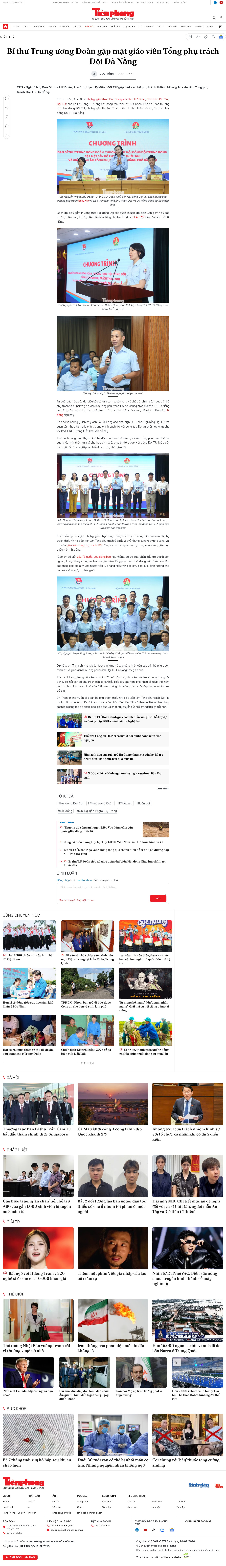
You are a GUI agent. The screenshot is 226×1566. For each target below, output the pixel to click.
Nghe (6, 98)
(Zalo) (71, 1525)
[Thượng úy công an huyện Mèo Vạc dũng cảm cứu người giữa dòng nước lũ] (156, 829)
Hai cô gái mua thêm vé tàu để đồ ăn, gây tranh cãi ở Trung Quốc (28, 1051)
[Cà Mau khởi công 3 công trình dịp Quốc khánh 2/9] (113, 1104)
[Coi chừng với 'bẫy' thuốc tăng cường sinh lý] (187, 1435)
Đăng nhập (63, 880)
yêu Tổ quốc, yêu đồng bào (94, 556)
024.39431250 (14, 1532)
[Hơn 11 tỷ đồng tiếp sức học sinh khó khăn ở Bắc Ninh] (29, 983)
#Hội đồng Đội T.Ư (70, 803)
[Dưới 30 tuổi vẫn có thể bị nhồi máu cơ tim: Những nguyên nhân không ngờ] (113, 1435)
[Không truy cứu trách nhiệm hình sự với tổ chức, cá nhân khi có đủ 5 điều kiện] (187, 1104)
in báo (206, 36)
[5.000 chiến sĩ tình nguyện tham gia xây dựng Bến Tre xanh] (69, 776)
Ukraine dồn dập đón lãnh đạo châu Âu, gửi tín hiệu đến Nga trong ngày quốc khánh (84, 1395)
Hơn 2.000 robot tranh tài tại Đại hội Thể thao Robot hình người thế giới (196, 1395)
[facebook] (215, 2)
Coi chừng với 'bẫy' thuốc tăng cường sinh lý (186, 1462)
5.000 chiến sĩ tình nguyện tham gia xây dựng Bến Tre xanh (122, 775)
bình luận (213, 36)
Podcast (83, 1495)
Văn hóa (149, 26)
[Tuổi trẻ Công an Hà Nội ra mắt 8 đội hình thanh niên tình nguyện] (69, 739)
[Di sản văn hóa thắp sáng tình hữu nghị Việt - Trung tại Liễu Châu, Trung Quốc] (87, 936)
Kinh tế (26, 26)
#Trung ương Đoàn (100, 803)
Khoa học (186, 26)
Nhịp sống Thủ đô (61, 1512)
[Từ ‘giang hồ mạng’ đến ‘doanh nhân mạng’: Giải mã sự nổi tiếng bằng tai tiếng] (145, 983)
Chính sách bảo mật (198, 1521)
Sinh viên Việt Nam (122, 2)
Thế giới (77, 26)
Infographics (136, 1495)
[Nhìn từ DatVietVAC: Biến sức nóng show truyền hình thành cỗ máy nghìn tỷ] (187, 1248)
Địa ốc (52, 26)
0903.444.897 (102, 1525)
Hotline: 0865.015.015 (65, 2)
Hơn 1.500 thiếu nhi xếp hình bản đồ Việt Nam (28, 957)
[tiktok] (155, 1530)
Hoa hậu (199, 26)
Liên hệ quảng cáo (59, 1521)
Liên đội (139, 217)
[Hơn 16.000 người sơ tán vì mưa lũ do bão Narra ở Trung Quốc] (187, 1320)
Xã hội (15, 26)
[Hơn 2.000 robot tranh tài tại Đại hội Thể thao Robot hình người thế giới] (197, 1372)
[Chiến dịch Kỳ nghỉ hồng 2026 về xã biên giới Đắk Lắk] (87, 1030)
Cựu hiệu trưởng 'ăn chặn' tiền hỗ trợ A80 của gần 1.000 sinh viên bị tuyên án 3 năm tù (37, 1206)
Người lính (129, 26)
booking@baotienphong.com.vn (67, 1529)
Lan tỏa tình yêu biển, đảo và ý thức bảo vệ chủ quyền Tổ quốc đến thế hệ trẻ (144, 959)
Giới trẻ (89, 26)
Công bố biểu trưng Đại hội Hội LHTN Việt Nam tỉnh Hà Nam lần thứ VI (113, 842)
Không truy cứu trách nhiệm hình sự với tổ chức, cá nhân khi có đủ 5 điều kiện (186, 1134)
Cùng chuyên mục (21, 915)
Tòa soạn (162, 2)
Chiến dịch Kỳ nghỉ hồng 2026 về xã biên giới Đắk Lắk (86, 1051)
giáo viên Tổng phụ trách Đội (85, 545)
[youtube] (221, 2)
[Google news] (173, 1530)
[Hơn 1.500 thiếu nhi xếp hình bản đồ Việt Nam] (29, 936)
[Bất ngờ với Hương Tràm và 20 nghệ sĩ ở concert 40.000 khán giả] (38, 1248)
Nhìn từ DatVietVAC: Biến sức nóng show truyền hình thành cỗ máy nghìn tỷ (184, 1278)
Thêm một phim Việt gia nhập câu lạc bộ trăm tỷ (112, 1276)
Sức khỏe (64, 26)
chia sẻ (190, 36)
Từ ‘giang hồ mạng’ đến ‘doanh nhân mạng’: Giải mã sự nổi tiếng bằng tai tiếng (144, 1006)
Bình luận (6, 126)
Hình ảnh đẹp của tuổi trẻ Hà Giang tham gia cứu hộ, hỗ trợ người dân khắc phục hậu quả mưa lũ (123, 757)
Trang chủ (5, 26)
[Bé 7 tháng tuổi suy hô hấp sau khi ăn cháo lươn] (38, 1435)
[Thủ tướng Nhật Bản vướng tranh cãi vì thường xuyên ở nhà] (38, 1320)
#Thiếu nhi (125, 803)
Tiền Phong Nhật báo (94, 2)
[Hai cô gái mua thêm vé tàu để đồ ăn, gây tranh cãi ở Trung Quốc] (29, 1030)
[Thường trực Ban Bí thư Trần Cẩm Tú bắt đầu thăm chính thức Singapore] (38, 1104)
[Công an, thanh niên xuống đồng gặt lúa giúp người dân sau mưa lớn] (145, 1030)
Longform (109, 1495)
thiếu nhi (83, 200)
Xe (139, 26)
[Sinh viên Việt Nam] (199, 1486)
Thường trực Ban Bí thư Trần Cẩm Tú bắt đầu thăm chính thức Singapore (37, 1131)
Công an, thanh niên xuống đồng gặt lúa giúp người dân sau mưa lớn (144, 1051)
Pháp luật (102, 26)
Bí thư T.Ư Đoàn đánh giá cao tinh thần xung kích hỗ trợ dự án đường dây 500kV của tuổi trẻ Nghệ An (125, 719)
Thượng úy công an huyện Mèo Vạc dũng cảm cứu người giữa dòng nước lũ (96, 829)
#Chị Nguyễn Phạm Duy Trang (97, 811)
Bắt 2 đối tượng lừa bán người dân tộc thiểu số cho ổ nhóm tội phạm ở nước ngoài (112, 1206)
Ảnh (54, 1495)
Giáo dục (172, 26)
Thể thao (115, 26)
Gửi (158, 898)
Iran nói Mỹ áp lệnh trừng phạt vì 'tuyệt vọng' (139, 1393)
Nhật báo (34, 1495)
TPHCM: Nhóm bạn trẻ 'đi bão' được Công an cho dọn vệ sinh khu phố (86, 1004)
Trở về (6, 135)
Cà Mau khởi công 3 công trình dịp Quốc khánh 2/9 (110, 1131)
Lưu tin (6, 116)
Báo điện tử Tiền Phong (113, 14)
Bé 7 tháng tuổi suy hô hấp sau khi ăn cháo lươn (37, 1462)
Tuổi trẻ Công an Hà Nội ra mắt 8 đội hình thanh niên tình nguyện (122, 738)
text (198, 36)
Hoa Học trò (145, 2)
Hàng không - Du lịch (14, 1512)
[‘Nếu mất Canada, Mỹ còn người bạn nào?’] (28, 1372)
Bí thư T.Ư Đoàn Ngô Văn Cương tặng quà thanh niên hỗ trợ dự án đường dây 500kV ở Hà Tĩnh (116, 851)
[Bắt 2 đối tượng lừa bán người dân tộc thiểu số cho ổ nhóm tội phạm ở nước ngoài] (113, 1176)
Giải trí (160, 26)
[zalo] (164, 1530)
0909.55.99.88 (59, 1525)
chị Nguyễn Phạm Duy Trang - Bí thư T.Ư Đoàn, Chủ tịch (122, 99)
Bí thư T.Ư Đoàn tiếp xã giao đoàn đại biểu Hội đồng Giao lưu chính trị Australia (115, 863)
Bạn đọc (181, 1507)
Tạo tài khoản (85, 880)
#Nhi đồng (65, 811)
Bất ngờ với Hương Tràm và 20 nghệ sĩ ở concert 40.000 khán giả (34, 1276)
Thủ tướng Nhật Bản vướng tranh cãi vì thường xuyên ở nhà (36, 1348)
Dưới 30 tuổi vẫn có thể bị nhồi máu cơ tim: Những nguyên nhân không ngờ (113, 1462)
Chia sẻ (6, 107)
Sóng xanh (39, 26)
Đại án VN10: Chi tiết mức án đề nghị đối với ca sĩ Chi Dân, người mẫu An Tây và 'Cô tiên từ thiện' (186, 1206)
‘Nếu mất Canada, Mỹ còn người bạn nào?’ (28, 1393)
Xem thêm (220, 26)
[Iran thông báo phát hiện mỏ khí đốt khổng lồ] (113, 1320)
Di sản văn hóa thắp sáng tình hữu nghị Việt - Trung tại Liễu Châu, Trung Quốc (87, 959)
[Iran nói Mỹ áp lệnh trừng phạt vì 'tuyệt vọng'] (141, 1372)
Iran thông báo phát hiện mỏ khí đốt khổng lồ (111, 1348)
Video (210, 26)
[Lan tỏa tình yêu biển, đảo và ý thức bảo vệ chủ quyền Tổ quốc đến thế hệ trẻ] (145, 936)
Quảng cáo (179, 2)
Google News (221, 36)
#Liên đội (143, 803)
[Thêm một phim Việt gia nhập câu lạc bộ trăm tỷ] (113, 1248)
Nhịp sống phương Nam (89, 1512)
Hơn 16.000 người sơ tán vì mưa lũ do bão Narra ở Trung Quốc (186, 1348)
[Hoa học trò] (219, 1486)
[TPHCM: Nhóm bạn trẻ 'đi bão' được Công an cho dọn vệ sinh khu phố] (87, 983)
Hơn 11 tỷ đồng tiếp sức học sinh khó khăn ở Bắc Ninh (28, 1004)
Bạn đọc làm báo (22, 1557)
